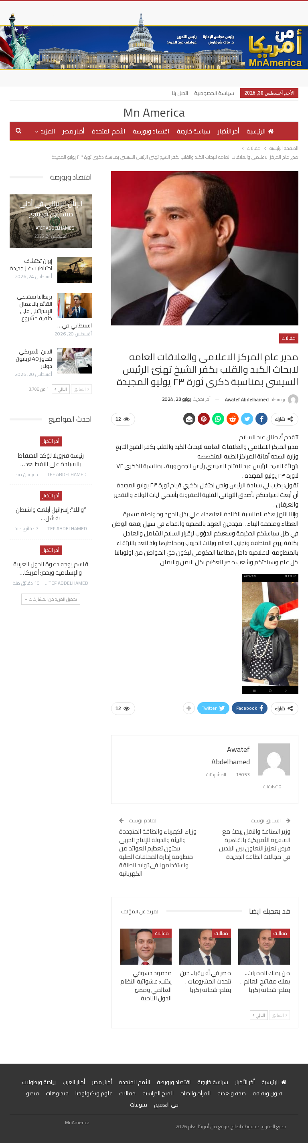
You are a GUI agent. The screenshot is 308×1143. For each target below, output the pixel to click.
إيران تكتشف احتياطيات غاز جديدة (31, 264)
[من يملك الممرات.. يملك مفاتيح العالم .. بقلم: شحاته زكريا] (264, 947)
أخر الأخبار (228, 131)
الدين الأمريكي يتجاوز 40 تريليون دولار (34, 358)
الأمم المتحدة (108, 131)
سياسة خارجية (193, 131)
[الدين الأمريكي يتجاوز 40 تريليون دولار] (74, 361)
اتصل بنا (180, 93)
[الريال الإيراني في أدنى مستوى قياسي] (51, 221)
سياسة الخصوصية (214, 93)
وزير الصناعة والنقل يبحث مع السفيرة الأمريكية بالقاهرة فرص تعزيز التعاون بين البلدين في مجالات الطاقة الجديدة (254, 844)
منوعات (138, 1104)
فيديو (32, 1093)
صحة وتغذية (231, 1093)
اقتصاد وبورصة (151, 131)
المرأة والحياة (195, 1093)
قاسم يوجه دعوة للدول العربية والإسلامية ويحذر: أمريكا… (50, 568)
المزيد (48, 131)
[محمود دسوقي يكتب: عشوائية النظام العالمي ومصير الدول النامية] (146, 947)
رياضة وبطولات (39, 1082)
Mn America (154, 112)
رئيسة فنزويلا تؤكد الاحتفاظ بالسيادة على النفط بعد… (51, 460)
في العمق (166, 1104)
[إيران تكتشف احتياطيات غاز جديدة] (74, 270)
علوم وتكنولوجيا (93, 1093)
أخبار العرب (74, 1082)
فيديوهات (57, 1093)
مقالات (289, 338)
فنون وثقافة (267, 1093)
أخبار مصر (73, 131)
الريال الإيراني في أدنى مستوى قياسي (51, 208)
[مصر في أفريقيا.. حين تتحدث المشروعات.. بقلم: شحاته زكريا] (205, 947)
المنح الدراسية (158, 1093)
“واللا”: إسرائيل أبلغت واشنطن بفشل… (51, 514)
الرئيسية (256, 131)
